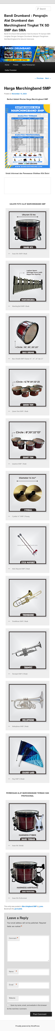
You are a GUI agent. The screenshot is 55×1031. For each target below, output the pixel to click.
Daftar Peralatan (11, 70)
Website (12, 998)
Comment (13, 938)
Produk (15, 65)
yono (41, 906)
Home (7, 65)
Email (13, 984)
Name (13, 971)
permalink (18, 909)
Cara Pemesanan (28, 65)
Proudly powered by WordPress (27, 1026)
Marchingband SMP (29, 906)
